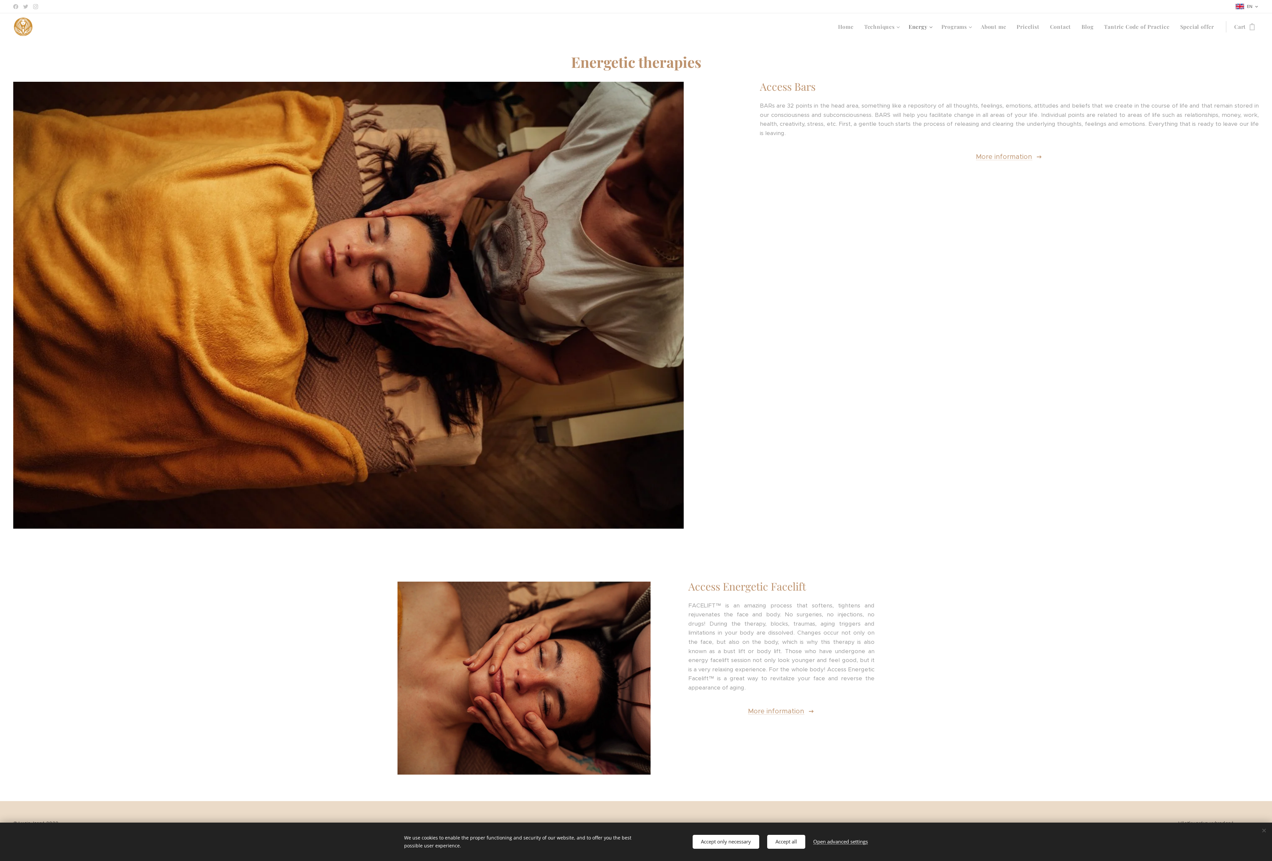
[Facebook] (16, 6)
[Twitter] (26, 6)
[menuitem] (847, 27)
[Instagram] (35, 6)
